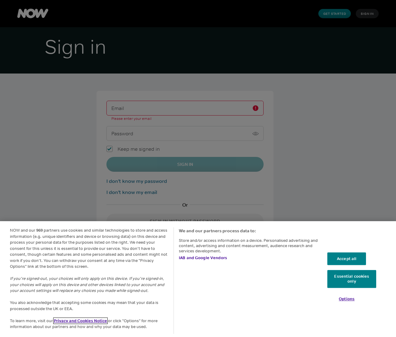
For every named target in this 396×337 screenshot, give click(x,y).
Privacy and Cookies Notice (80, 320)
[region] (198, 279)
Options (347, 298)
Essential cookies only (351, 279)
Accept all (346, 258)
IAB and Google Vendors (203, 257)
